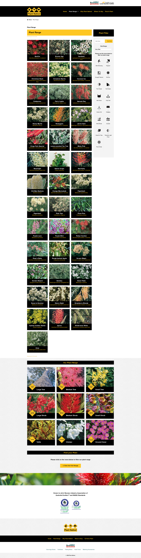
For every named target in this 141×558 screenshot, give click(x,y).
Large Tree (41, 389)
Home (65, 11)
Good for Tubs (99, 135)
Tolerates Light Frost (108, 136)
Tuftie (39, 442)
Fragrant (108, 65)
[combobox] (104, 49)
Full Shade (108, 89)
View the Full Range (71, 466)
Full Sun (108, 77)
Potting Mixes (68, 549)
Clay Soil (108, 100)
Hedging (108, 112)
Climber (69, 442)
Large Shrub (41, 415)
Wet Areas (99, 100)
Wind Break (99, 123)
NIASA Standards (79, 495)
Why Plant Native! (86, 11)
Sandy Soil (99, 112)
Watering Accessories (89, 549)
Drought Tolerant (99, 77)
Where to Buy (98, 11)
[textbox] (104, 49)
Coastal (108, 123)
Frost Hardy (99, 147)
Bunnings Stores (51, 549)
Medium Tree (71, 389)
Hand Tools (77, 549)
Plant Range (73, 11)
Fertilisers (60, 549)
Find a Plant (109, 11)
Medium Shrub (71, 415)
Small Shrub (100, 415)
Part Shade (99, 89)
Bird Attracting (99, 65)
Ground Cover (100, 442)
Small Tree (99, 389)
